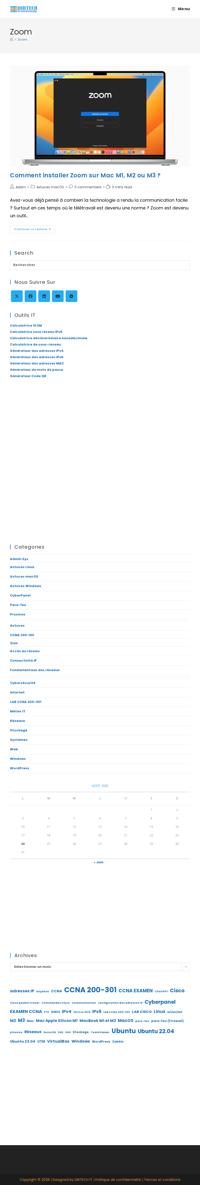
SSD (60, 1032)
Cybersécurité (22, 683)
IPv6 (96, 1011)
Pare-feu (18, 605)
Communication (84, 1003)
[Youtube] (58, 296)
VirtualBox (58, 1041)
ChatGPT (161, 991)
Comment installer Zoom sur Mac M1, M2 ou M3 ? (85, 175)
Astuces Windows (25, 586)
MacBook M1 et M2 (98, 1020)
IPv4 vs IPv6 (81, 1012)
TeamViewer (100, 1032)
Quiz (14, 643)
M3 (21, 1020)
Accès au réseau (25, 651)
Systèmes (19, 739)
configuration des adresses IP (120, 1003)
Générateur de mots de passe (36, 369)
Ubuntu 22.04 (156, 1031)
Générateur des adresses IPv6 (36, 357)
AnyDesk (42, 991)
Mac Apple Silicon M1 (57, 1020)
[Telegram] (71, 296)
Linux (159, 1011)
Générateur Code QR (28, 376)
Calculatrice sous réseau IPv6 (36, 331)
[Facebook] (30, 296)
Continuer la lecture (34, 230)
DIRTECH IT (83, 1179)
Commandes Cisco (55, 1003)
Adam (21, 187)
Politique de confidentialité (118, 1179)
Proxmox (17, 614)
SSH (68, 1032)
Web (14, 749)
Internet (17, 692)
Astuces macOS (50, 187)
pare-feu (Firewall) (167, 1021)
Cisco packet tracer (25, 1003)
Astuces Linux (22, 567)
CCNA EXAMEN (136, 991)
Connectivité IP (23, 660)
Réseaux (17, 720)
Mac (30, 1021)
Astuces (17, 625)
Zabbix (117, 1041)
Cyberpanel (160, 1001)
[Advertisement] (100, 423)
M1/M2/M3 (174, 1012)
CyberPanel (20, 595)
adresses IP (22, 991)
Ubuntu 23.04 (22, 1041)
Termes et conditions (162, 1179)
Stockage (18, 730)
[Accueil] (11, 39)
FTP (46, 1012)
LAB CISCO (142, 1011)
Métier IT (17, 711)
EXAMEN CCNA (26, 1011)
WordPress (19, 768)
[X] (17, 296)
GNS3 (55, 1012)
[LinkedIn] (44, 296)
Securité (49, 1032)
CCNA (56, 991)
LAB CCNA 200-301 (25, 702)
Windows (18, 758)
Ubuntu (123, 1031)
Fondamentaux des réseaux (35, 670)
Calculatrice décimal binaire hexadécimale (48, 338)
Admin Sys (19, 559)
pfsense (16, 1032)
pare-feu (142, 1021)
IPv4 (66, 1011)
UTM (41, 1041)
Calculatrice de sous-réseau (35, 344)
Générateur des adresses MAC (37, 363)
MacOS (125, 1020)
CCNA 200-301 (22, 635)
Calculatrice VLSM (26, 325)
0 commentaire (87, 187)
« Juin (98, 862)
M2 (13, 1020)
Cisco (177, 990)
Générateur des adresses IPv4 (37, 350)
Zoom (22, 39)
